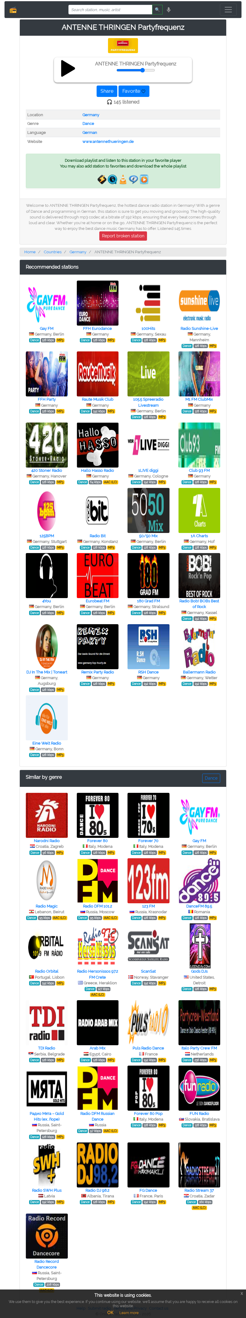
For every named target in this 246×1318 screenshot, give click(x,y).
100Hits (148, 328)
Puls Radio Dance (148, 1048)
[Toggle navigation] (228, 10)
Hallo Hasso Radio (97, 470)
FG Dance (148, 1190)
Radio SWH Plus (47, 1190)
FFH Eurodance (97, 328)
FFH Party (47, 399)
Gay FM (46, 328)
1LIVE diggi (148, 470)
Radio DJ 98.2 (98, 1190)
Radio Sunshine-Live (199, 328)
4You (46, 601)
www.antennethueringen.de (108, 141)
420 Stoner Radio (46, 470)
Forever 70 (148, 840)
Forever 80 (97, 840)
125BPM (47, 536)
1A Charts (199, 536)
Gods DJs (199, 971)
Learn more (129, 1313)
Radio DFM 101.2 (97, 906)
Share (106, 91)
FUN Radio (199, 1113)
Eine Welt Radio (46, 743)
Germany (90, 115)
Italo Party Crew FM (199, 1048)
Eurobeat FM (97, 601)
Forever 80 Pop (148, 1113)
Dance (88, 123)
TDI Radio (46, 1048)
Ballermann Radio (199, 672)
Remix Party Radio (97, 672)
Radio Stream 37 (199, 1190)
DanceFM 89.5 (199, 906)
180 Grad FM (148, 601)
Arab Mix (98, 1048)
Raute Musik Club (97, 399)
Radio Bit (98, 536)
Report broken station (123, 235)
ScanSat (148, 971)
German (89, 132)
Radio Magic (47, 906)
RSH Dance (148, 672)
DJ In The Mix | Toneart (46, 672)
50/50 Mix (148, 536)
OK (110, 1312)
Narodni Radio (47, 840)
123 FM (148, 906)
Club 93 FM (199, 470)
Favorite (131, 91)
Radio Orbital (46, 971)
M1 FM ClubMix (199, 399)
